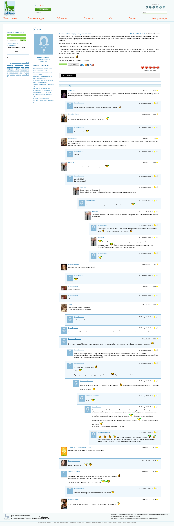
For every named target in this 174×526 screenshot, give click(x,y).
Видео (132, 18)
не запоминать (13, 40)
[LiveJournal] (91, 64)
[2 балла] (146, 69)
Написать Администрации (132, 518)
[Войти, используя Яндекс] (160, 8)
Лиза (21, 71)
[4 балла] (154, 69)
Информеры (80, 522)
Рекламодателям (153, 518)
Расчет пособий (131, 522)
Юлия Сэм (71, 162)
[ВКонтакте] (81, 64)
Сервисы (89, 18)
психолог (26, 71)
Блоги (49, 522)
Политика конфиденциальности (40, 518)
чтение (27, 65)
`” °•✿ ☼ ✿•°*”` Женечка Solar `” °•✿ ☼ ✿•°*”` (81, 447)
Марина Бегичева (73, 286)
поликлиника (19, 65)
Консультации (122, 522)
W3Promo (125, 516)
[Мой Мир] (88, 64)
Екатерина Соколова (74, 461)
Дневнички (72, 522)
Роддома (104, 522)
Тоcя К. (70, 304)
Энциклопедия (36, 18)
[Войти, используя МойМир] (164, 8)
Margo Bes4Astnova (73, 114)
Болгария (18, 75)
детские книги (13, 73)
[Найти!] (168, 12)
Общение (62, 18)
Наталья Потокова (73, 499)
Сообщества (55, 522)
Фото (112, 18)
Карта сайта (114, 518)
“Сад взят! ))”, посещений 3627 (42, 88)
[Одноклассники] (86, 64)
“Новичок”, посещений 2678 (41, 98)
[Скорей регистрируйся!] (43, 10)
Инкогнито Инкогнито (74, 339)
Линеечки (88, 522)
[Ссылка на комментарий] (157, 90)
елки (22, 67)
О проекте (38, 12)
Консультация (159, 18)
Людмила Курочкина (74, 471)
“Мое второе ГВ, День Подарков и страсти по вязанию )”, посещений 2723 (42, 94)
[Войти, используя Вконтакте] (147, 8)
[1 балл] (142, 69)
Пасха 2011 (25, 63)
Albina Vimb (71, 90)
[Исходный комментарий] (157, 103)
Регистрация (10, 18)
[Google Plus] (93, 64)
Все (8, 76)
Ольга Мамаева (72, 138)
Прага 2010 (25, 75)
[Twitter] (83, 64)
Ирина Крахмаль (43, 57)
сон (14, 75)
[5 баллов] (158, 69)
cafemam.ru (44, 517)
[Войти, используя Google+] (154, 8)
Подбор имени (96, 522)
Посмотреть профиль (44, 59)
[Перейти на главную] (9, 15)
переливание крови (16, 63)
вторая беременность (13, 67)
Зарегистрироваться (12, 43)
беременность (15, 71)
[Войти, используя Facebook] (150, 8)
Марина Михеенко (73, 264)
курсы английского (22, 69)
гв (7, 73)
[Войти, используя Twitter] (157, 8)
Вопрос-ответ (64, 522)
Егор (21, 73)
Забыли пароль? (11, 45)
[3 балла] (150, 69)
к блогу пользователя (137, 33)
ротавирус (10, 65)
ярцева (9, 71)
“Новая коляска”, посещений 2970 (42, 90)
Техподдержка (144, 518)
